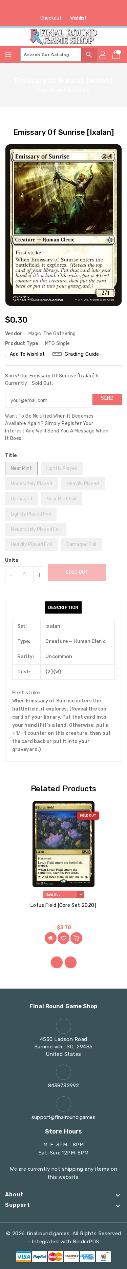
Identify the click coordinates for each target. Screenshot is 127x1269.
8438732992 (63, 1086)
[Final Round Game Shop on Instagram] (64, 8)
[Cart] (117, 54)
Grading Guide (82, 354)
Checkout (51, 18)
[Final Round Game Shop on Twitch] (89, 8)
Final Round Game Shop (63, 90)
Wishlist (78, 18)
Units (12, 560)
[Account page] (103, 54)
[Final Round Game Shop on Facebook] (38, 8)
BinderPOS (86, 1242)
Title (11, 455)
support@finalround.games (63, 1117)
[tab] (63, 607)
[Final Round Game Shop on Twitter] (50, 8)
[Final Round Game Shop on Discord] (76, 8)
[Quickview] (51, 938)
